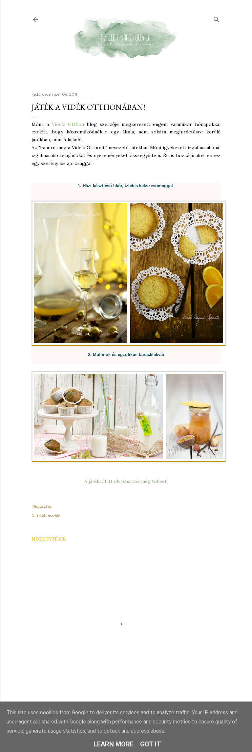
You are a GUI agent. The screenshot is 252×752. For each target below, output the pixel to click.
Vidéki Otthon (68, 124)
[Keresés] (216, 18)
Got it (150, 744)
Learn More (114, 744)
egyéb (54, 515)
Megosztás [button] (42, 506)
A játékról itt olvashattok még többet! (126, 481)
